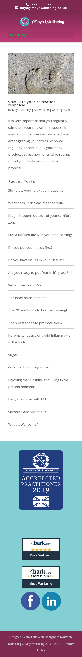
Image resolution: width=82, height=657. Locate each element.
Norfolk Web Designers (42, 637)
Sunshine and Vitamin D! (27, 411)
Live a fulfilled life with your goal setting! (40, 234)
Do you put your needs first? (30, 247)
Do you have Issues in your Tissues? (36, 260)
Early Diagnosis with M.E (27, 399)
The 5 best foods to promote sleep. (35, 323)
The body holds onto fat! (27, 297)
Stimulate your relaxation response (32, 103)
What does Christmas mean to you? (35, 203)
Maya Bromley (21, 110)
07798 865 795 (42, 4)
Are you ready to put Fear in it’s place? (38, 272)
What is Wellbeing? (23, 424)
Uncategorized (61, 110)
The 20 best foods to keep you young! (37, 310)
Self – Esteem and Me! (25, 285)
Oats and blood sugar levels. (30, 367)
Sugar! (13, 354)
